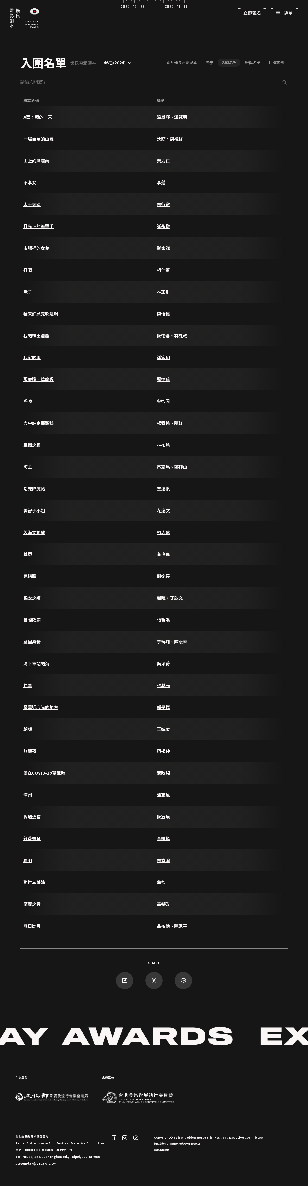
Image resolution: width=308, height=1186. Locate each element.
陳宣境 (163, 816)
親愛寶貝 (32, 838)
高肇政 (163, 904)
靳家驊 (163, 248)
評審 (209, 62)
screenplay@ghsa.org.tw (35, 1163)
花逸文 (163, 510)
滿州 (27, 794)
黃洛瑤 (163, 554)
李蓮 (161, 182)
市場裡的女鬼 (36, 248)
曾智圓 (163, 401)
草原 (27, 554)
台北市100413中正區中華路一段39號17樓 (44, 1150)
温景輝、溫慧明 (172, 117)
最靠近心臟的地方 (40, 707)
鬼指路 (29, 576)
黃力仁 (163, 160)
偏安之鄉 (32, 598)
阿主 (27, 466)
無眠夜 (29, 751)
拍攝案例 (276, 62)
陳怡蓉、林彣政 (172, 335)
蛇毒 (27, 685)
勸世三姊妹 (34, 882)
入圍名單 (229, 62)
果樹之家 (32, 445)
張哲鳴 (163, 620)
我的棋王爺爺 (36, 335)
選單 (288, 13)
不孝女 (29, 182)
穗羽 (27, 860)
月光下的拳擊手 (38, 226)
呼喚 (27, 401)
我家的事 (32, 357)
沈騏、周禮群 (170, 139)
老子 (27, 292)
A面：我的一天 (37, 117)
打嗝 (27, 270)
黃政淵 (163, 773)
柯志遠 (163, 532)
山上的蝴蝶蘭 (36, 160)
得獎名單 (252, 62)
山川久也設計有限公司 (185, 1144)
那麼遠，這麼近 (38, 379)
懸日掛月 (32, 926)
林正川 (163, 292)
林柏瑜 (163, 445)
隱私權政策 (161, 1150)
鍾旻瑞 (163, 707)
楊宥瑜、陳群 (170, 423)
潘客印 (163, 357)
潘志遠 (163, 794)
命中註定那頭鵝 (38, 423)
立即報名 (252, 13)
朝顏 (27, 729)
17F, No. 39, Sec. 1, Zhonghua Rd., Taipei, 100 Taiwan (57, 1157)
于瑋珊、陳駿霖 (172, 641)
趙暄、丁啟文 (170, 598)
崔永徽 (163, 226)
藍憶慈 (163, 379)
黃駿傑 (163, 838)
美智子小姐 (34, 510)
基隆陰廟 (32, 620)
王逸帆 (163, 488)
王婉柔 (163, 729)
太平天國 (32, 204)
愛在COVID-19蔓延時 (44, 773)
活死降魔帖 (34, 488)
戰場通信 (32, 816)
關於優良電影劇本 (182, 62)
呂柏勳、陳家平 (172, 926)
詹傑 (161, 882)
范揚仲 (163, 751)
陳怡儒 (163, 313)
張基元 (163, 685)
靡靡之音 (32, 904)
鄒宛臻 (163, 576)
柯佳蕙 (163, 270)
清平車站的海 (36, 663)
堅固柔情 (32, 641)
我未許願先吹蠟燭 (40, 313)
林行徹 (163, 204)
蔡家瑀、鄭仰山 (172, 466)
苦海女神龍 (34, 532)
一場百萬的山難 (38, 139)
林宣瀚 (163, 860)
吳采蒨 (163, 663)
